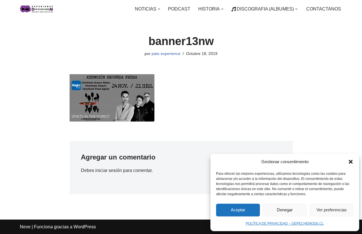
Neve (25, 226)
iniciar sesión (108, 170)
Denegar (285, 209)
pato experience (166, 53)
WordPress (85, 226)
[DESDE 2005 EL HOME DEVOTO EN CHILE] (37, 9)
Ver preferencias (331, 209)
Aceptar (238, 209)
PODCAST (179, 9)
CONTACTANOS (323, 9)
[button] (351, 162)
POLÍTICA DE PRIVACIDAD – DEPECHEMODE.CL (285, 224)
